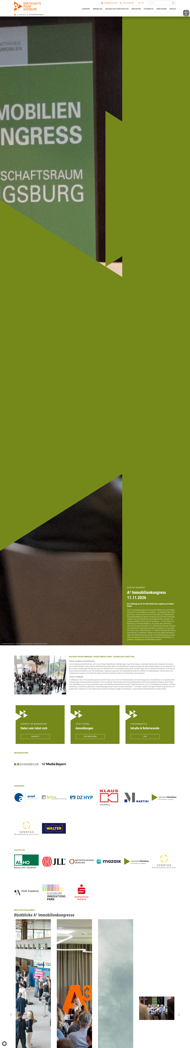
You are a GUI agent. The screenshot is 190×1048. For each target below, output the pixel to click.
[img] (26, 764)
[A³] (27, 6)
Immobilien (97, 9)
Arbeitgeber (161, 9)
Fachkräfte (148, 9)
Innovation (136, 9)
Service (173, 9)
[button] (4, 1043)
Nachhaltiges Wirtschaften (117, 9)
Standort (86, 9)
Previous (11, 1014)
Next (179, 1014)
